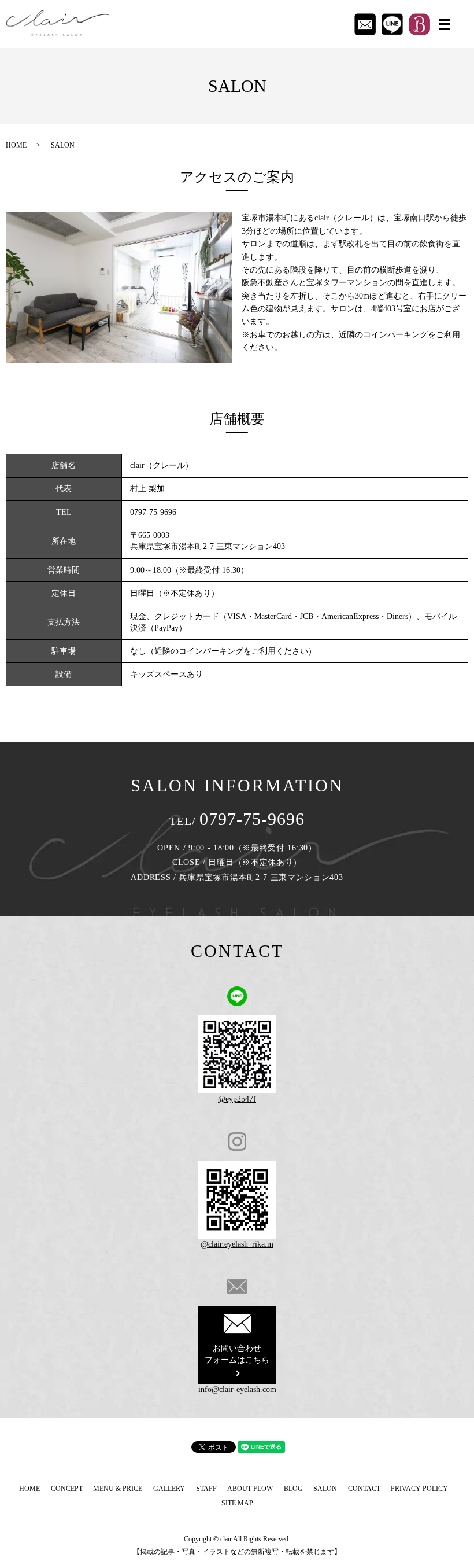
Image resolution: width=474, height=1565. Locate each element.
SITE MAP (237, 1503)
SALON (325, 1489)
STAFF (206, 1489)
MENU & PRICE (117, 1489)
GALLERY (169, 1489)
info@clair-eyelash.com (237, 1389)
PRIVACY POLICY (419, 1489)
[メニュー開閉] (444, 24)
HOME (16, 145)
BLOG (293, 1489)
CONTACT (364, 1489)
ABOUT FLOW (250, 1489)
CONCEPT (67, 1489)
